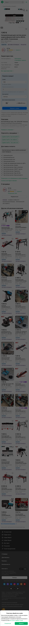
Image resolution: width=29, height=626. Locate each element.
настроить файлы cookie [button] (16, 620)
